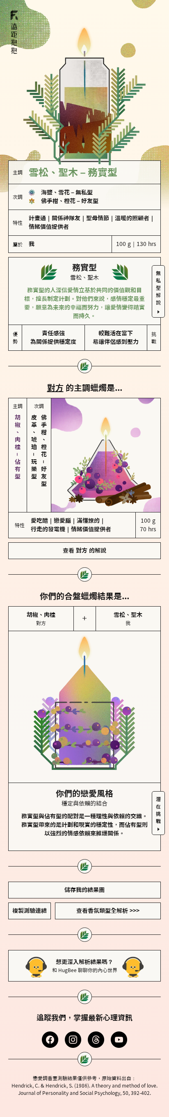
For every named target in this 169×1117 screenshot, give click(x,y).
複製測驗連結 (29, 911)
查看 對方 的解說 (84, 550)
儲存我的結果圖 (84, 890)
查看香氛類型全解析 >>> (107, 911)
